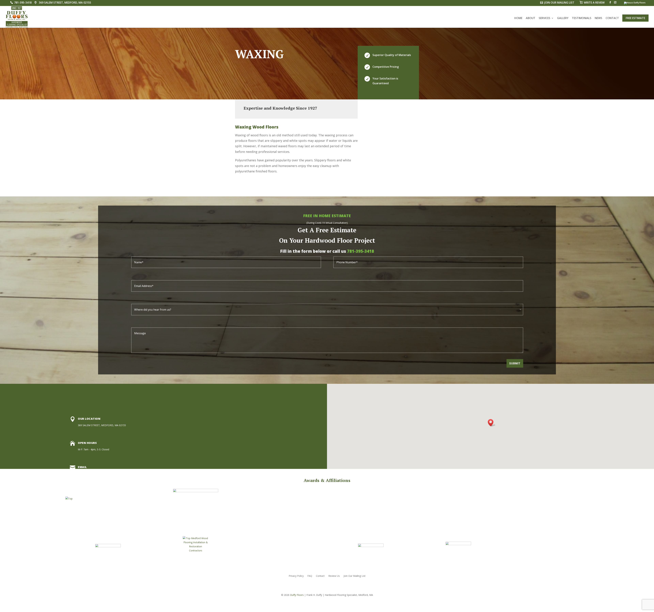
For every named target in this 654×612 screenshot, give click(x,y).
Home (518, 18)
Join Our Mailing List (354, 576)
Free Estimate (635, 18)
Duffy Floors (297, 595)
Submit (514, 363)
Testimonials (581, 18)
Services (544, 18)
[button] (492, 422)
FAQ (309, 576)
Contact (612, 18)
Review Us (334, 576)
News (598, 18)
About (530, 18)
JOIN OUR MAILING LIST (559, 2)
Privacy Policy (296, 576)
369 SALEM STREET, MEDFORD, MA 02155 (65, 3)
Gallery (563, 18)
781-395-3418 (23, 3)
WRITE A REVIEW (594, 2)
